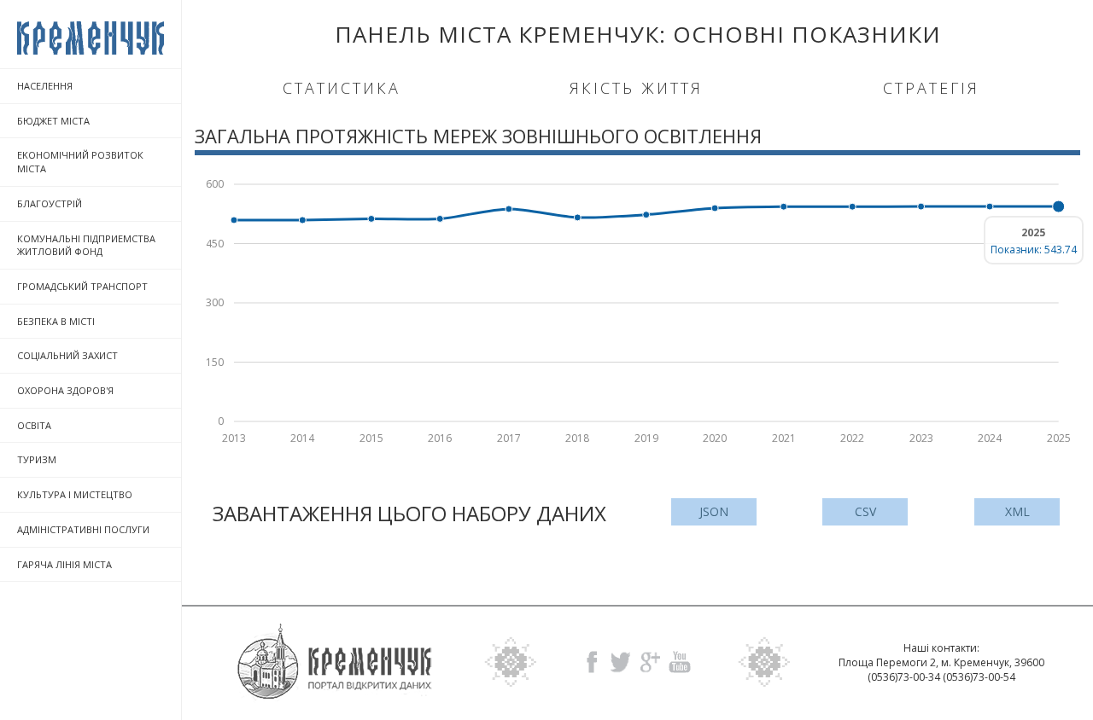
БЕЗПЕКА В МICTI (56, 321)
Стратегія (931, 88)
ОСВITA (34, 425)
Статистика (341, 88)
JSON (713, 511)
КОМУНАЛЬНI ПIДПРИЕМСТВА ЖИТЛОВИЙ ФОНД (86, 245)
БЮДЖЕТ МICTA (53, 120)
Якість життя (636, 88)
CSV (865, 511)
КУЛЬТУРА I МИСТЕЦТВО (74, 494)
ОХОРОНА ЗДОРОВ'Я (65, 390)
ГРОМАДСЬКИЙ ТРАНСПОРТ (82, 286)
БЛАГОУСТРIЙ (49, 203)
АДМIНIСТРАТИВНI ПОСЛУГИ (83, 529)
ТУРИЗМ (36, 459)
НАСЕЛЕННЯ (45, 85)
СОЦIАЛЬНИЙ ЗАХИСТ (67, 355)
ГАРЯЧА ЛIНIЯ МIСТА (64, 564)
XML (1017, 511)
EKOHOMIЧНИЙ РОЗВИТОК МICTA (80, 161)
